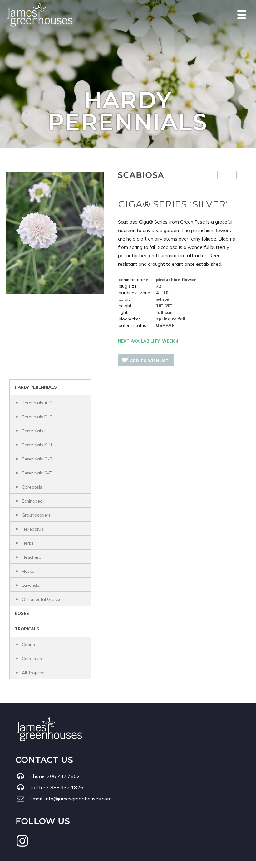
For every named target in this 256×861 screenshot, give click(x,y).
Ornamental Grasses (43, 599)
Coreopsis (32, 487)
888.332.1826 (66, 787)
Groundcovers (36, 515)
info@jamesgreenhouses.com (77, 798)
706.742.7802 (63, 776)
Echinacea (32, 501)
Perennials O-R (37, 459)
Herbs (28, 543)
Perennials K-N (37, 445)
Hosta (28, 571)
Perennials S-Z (37, 473)
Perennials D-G (37, 417)
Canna (28, 644)
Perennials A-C (37, 403)
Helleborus (32, 529)
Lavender (31, 585)
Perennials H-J (36, 431)
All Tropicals (34, 672)
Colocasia (32, 658)
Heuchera (32, 557)
